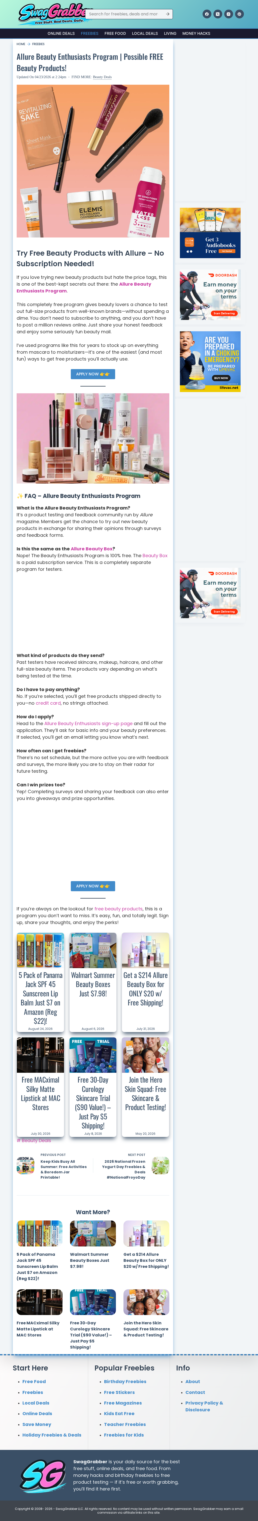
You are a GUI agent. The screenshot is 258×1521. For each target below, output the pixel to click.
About (192, 1381)
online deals (109, 1468)
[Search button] (168, 14)
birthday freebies (134, 1475)
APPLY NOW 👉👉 (93, 374)
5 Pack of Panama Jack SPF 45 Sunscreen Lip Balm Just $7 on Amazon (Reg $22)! (40, 998)
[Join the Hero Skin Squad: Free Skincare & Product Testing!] (145, 1055)
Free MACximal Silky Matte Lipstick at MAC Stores (40, 1093)
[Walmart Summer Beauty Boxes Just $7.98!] (93, 950)
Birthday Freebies (125, 1381)
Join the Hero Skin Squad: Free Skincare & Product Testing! (145, 1093)
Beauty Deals (102, 77)
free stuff (83, 1468)
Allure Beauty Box (92, 549)
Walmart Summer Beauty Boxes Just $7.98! (93, 984)
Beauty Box (155, 555)
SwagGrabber (90, 1461)
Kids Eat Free (119, 1413)
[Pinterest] (239, 14)
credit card (48, 703)
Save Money (36, 1424)
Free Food (115, 33)
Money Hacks (196, 33)
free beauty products (118, 909)
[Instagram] (228, 14)
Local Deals (145, 33)
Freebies (90, 33)
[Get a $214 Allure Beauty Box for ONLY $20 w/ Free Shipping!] (145, 950)
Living (170, 33)
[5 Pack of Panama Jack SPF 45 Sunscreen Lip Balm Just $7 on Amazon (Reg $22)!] (40, 950)
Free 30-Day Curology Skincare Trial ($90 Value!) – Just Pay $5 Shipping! (93, 1102)
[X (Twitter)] (217, 14)
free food (146, 1468)
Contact (195, 1392)
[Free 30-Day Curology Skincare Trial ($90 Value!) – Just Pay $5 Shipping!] (93, 1055)
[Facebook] (207, 14)
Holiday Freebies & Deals (51, 1435)
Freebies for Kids (124, 1435)
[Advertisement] (93, 614)
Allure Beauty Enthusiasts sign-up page (88, 723)
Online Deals (61, 33)
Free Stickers (119, 1392)
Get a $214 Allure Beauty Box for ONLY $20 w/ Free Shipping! (145, 988)
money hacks (88, 1475)
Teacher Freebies (125, 1424)
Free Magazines (123, 1403)
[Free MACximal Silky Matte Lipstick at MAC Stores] (40, 1055)
